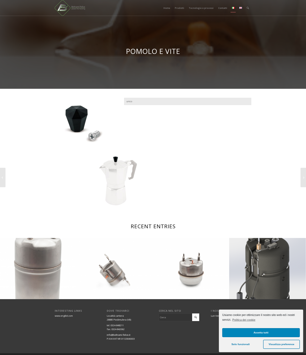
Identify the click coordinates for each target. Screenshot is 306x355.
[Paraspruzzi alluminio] (2, 177)
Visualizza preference (281, 344)
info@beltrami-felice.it (118, 334)
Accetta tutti (261, 332)
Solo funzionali (240, 344)
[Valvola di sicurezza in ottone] (303, 177)
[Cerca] (247, 8)
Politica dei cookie (243, 319)
